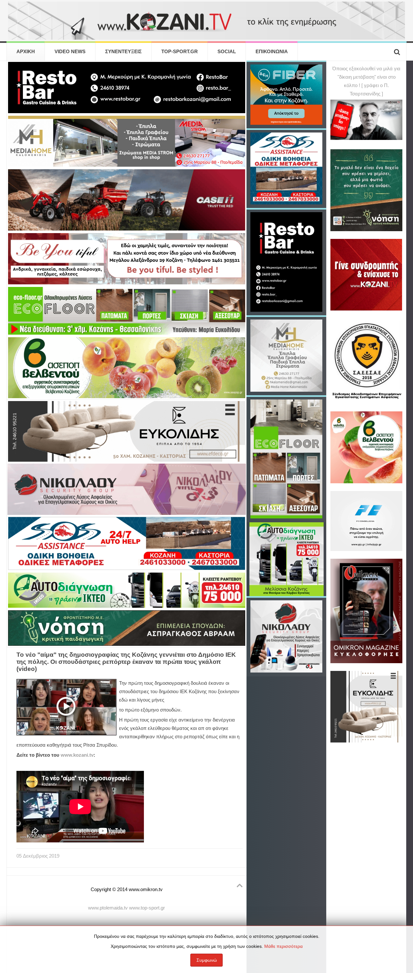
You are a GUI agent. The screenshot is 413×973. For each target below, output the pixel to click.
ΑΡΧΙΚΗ (25, 51)
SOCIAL (226, 51)
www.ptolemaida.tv (108, 907)
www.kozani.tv (77, 755)
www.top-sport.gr (147, 907)
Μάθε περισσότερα (283, 946)
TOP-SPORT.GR (179, 51)
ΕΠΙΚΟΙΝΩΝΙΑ (272, 51)
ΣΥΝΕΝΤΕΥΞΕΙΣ (123, 51)
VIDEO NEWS (70, 51)
